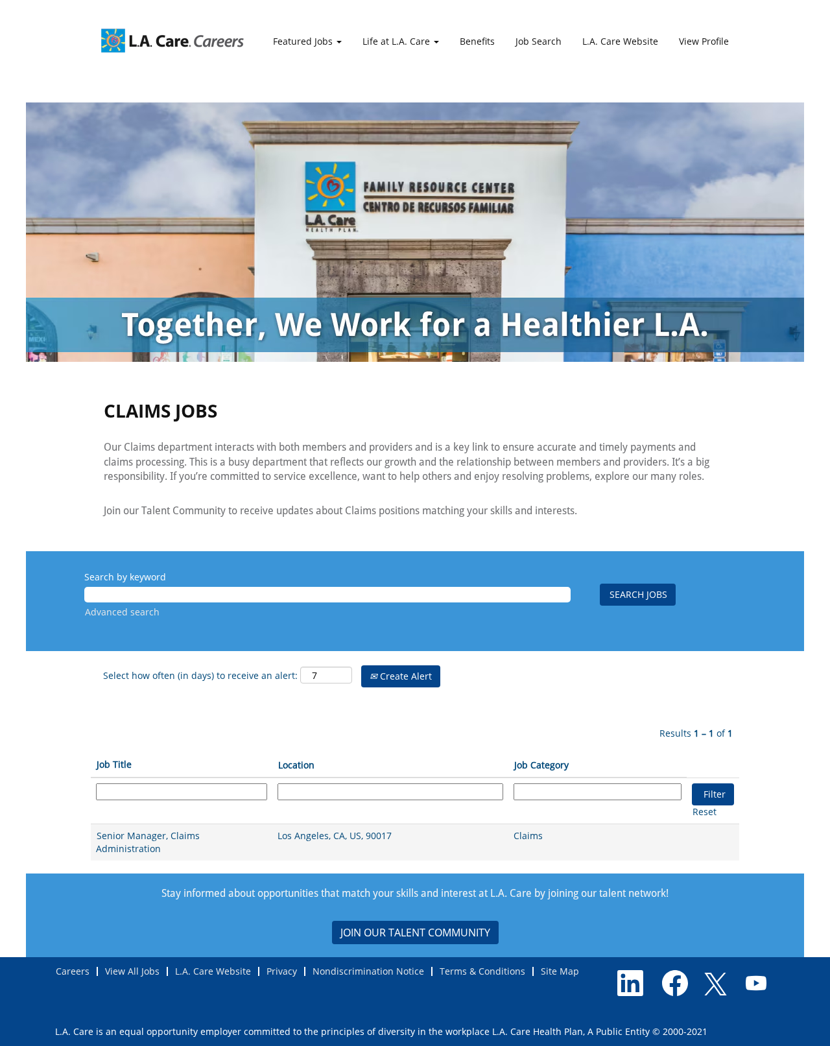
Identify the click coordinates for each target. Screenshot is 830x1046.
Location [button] (296, 765)
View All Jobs (132, 971)
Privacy (282, 971)
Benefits (477, 41)
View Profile (704, 41)
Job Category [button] (541, 765)
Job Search (539, 41)
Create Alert (404, 676)
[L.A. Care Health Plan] (172, 40)
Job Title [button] (114, 764)
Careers (72, 971)
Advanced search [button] (122, 612)
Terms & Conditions (482, 971)
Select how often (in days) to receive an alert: (200, 675)
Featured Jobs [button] (304, 41)
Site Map (560, 971)
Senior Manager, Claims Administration (148, 842)
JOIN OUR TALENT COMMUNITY (415, 932)
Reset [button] (705, 811)
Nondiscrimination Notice (368, 971)
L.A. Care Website (620, 41)
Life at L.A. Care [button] (397, 41)
